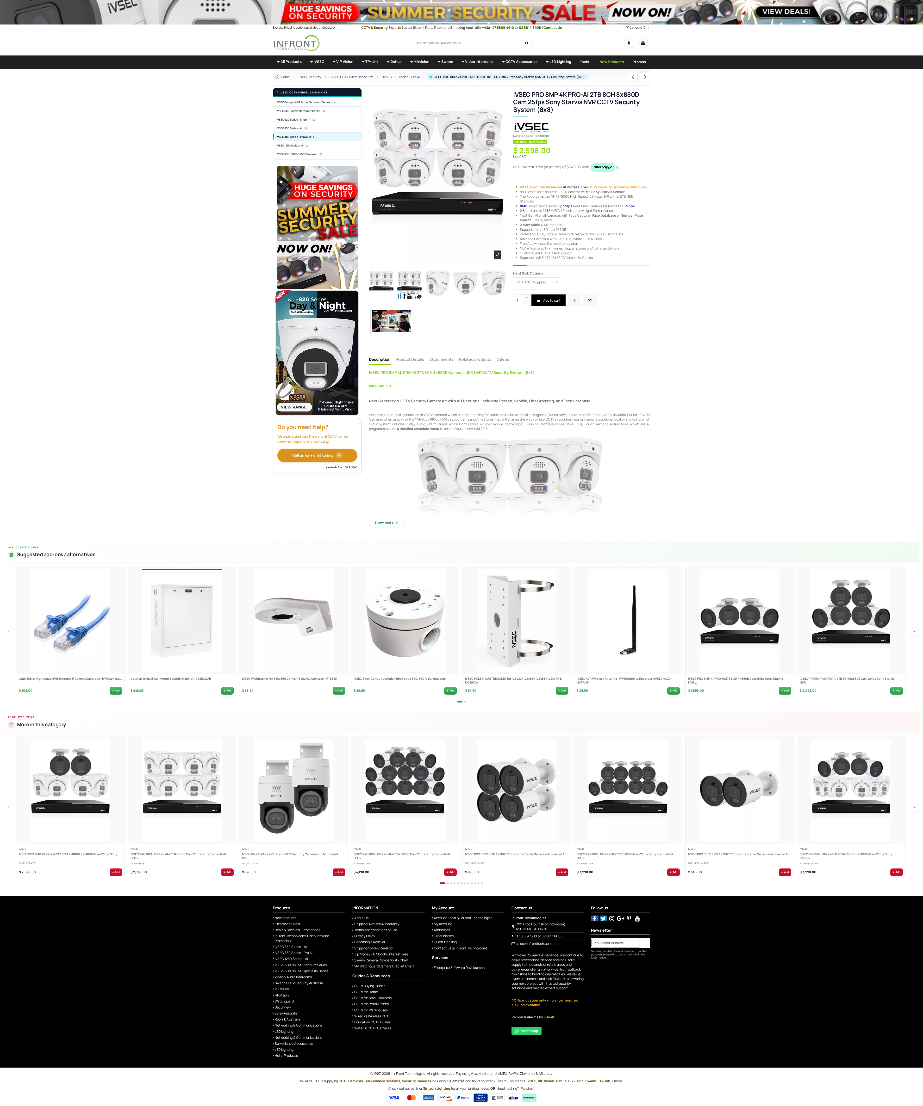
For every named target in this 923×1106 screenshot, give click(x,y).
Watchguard (284, 1001)
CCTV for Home (366, 992)
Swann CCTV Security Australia (299, 983)
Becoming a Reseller (369, 942)
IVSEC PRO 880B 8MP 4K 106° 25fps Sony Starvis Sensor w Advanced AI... (516, 854)
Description (380, 359)
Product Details (410, 359)
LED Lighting (284, 1031)
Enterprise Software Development (460, 967)
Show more (386, 522)
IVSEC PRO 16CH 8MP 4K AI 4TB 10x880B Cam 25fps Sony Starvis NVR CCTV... (624, 856)
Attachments (441, 359)
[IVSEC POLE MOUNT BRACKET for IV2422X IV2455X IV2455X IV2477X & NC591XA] (516, 620)
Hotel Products (286, 1055)
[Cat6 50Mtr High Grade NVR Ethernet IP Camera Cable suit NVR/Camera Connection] (70, 620)
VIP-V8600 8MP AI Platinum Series (301, 965)
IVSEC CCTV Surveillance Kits (303, 92)
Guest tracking (445, 942)
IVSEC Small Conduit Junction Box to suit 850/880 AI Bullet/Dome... (400, 678)
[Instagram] (612, 918)
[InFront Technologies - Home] (297, 42)
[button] (289, 62)
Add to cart (552, 300)
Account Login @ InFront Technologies (463, 918)
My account (443, 924)
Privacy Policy (364, 936)
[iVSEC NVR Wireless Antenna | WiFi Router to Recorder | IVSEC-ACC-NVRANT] (628, 620)
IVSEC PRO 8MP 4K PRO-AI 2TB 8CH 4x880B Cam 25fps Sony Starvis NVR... (735, 680)
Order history (444, 936)
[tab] (459, 702)
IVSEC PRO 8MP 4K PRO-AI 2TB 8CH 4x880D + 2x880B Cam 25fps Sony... (69, 854)
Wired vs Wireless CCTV (372, 1016)
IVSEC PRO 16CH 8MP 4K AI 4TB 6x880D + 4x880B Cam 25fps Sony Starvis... (845, 856)
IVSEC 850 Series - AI (292, 128)
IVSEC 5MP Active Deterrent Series (300, 111)
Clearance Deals (287, 924)
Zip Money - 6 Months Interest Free (381, 954)
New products (285, 918)
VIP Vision (282, 989)
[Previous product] (632, 77)
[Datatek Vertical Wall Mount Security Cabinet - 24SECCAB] (182, 620)
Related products (475, 359)
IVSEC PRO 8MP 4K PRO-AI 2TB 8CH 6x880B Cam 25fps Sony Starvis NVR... (846, 680)
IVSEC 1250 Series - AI (293, 145)
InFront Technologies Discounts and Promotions (302, 938)
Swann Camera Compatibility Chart (381, 960)
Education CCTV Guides (372, 1022)
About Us (361, 918)
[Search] (527, 43)
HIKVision (282, 995)
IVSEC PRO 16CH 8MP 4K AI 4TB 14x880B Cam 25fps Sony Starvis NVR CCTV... (401, 856)
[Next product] (645, 77)
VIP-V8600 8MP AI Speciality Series (301, 971)
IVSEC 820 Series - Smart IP (296, 119)
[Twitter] (603, 918)
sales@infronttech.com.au (536, 943)
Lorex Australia (286, 1013)
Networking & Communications (298, 1025)
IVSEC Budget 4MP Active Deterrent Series (305, 102)
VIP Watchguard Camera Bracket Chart (384, 966)
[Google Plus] (620, 918)
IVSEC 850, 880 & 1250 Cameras (299, 154)
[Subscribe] (645, 943)
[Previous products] (8, 631)
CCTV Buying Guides (369, 986)
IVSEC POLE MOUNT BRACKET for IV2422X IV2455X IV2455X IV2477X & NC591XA (513, 680)
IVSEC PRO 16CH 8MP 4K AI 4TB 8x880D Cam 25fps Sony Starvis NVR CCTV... (178, 856)
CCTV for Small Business (373, 998)
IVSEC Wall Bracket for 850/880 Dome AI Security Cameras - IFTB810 (289, 678)
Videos (502, 359)
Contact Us (552, 27)
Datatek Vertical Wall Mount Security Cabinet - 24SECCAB (170, 678)
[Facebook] (595, 918)
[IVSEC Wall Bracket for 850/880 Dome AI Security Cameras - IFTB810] (293, 620)
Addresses (442, 930)
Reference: (521, 136)
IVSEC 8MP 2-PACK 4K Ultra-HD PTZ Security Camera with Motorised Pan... (290, 856)
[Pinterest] (629, 918)
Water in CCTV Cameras (372, 1028)
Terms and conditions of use (375, 930)
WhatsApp (529, 1030)
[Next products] (914, 631)
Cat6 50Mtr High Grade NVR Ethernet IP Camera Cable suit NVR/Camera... (70, 678)
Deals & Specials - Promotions (297, 930)
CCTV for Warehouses (371, 1010)
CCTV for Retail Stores (371, 1004)
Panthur (527, 1088)
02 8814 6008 (530, 27)
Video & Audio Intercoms (293, 977)
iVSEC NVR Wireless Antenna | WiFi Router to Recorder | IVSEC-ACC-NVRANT (623, 680)
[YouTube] (637, 918)
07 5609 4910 (503, 27)
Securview (283, 1007)
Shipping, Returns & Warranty (376, 924)
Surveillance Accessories (294, 1043)
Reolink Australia (287, 1019)
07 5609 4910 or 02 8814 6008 (539, 936)
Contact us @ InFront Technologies (460, 948)
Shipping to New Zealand (373, 948)
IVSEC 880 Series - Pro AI (295, 137)
